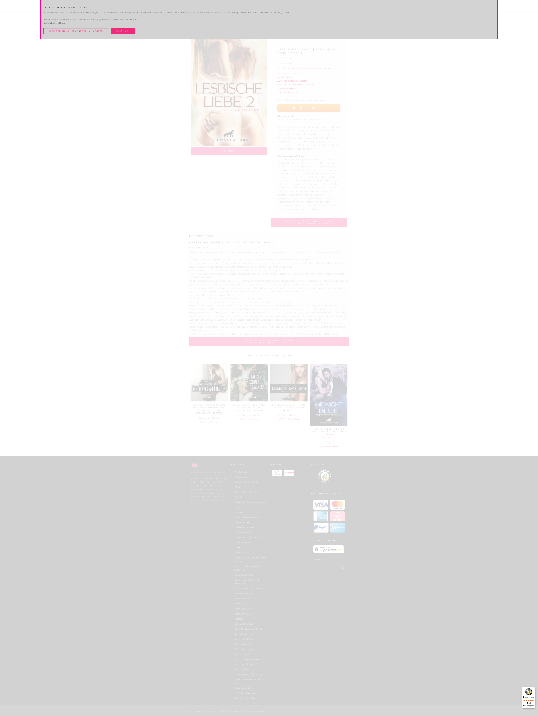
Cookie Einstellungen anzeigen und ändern (76, 31)
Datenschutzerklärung (54, 23)
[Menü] (533, 688)
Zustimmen (123, 31)
